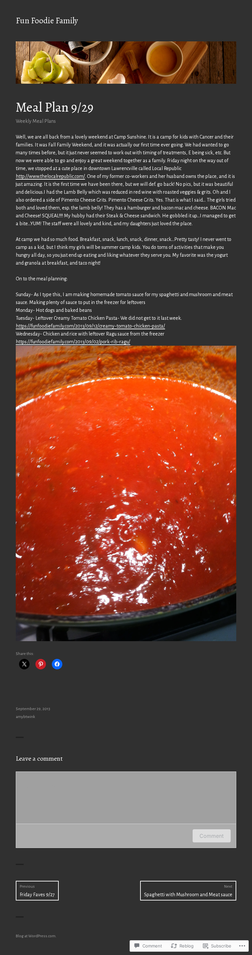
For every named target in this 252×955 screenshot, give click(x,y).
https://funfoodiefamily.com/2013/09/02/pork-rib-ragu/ (73, 341)
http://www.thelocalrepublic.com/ (50, 176)
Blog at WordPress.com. (36, 936)
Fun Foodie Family (47, 20)
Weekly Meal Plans (36, 121)
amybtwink (25, 717)
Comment (212, 836)
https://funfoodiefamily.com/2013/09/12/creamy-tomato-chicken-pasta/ (90, 326)
